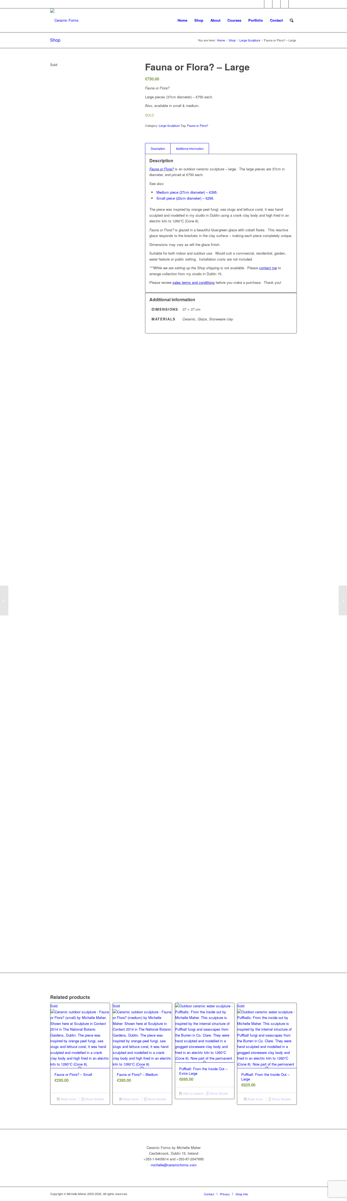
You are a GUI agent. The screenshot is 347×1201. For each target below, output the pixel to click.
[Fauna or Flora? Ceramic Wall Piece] (4, 600)
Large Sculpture (169, 125)
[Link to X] (268, 4)
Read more (68, 1099)
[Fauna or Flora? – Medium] (343, 600)
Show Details (94, 1099)
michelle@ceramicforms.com (174, 1164)
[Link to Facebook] (276, 4)
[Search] (291, 20)
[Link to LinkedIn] (293, 4)
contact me (268, 267)
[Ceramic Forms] (64, 20)
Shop (55, 40)
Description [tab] (158, 149)
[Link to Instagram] (284, 4)
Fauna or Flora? (197, 125)
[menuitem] (182, 20)
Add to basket (192, 1093)
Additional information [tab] (190, 149)
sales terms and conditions (193, 282)
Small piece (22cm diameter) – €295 (184, 198)
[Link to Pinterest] (260, 4)
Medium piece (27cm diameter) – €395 (186, 192)
